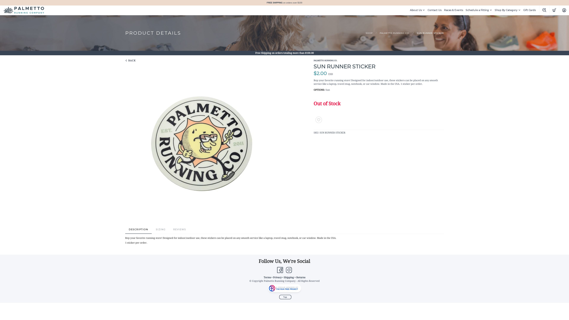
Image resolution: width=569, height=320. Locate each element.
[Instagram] (288, 270)
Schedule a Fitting (477, 10)
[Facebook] (280, 270)
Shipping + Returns (294, 277)
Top (285, 297)
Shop (369, 33)
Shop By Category (506, 10)
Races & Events (453, 10)
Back (131, 60)
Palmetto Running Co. (395, 33)
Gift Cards (529, 10)
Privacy (277, 277)
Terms (267, 277)
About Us (416, 10)
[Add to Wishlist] (318, 120)
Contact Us (434, 10)
